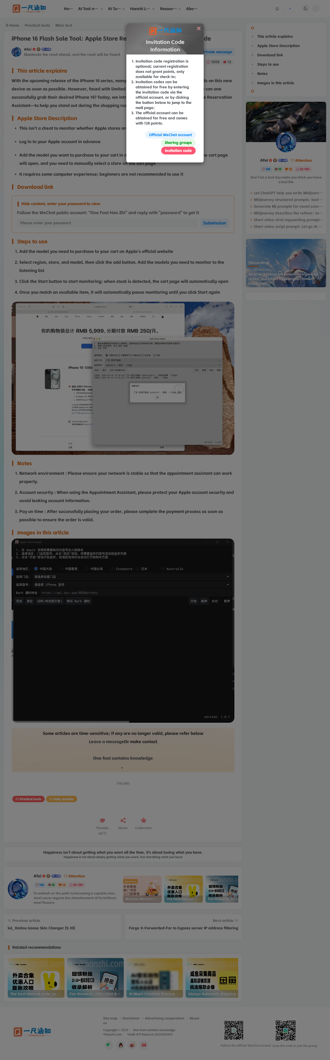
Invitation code (178, 150)
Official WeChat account (170, 134)
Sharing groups (178, 142)
